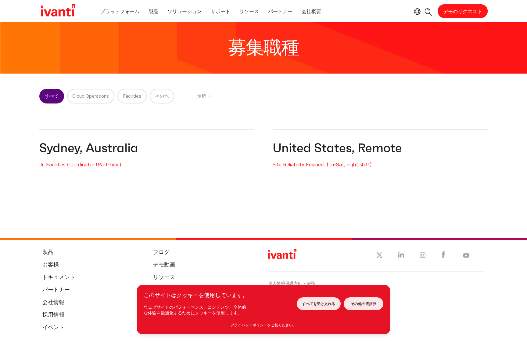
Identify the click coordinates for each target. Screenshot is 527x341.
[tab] (120, 12)
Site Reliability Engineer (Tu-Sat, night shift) (322, 164)
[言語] (416, 11)
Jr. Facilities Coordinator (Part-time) (80, 164)
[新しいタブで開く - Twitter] (379, 256)
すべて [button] (52, 96)
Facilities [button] (132, 96)
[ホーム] (58, 11)
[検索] (428, 11)
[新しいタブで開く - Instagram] (423, 256)
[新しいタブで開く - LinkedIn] (401, 256)
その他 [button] (162, 96)
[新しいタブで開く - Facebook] (443, 256)
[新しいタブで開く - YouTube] (466, 256)
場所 (201, 96)
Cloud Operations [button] (90, 96)
